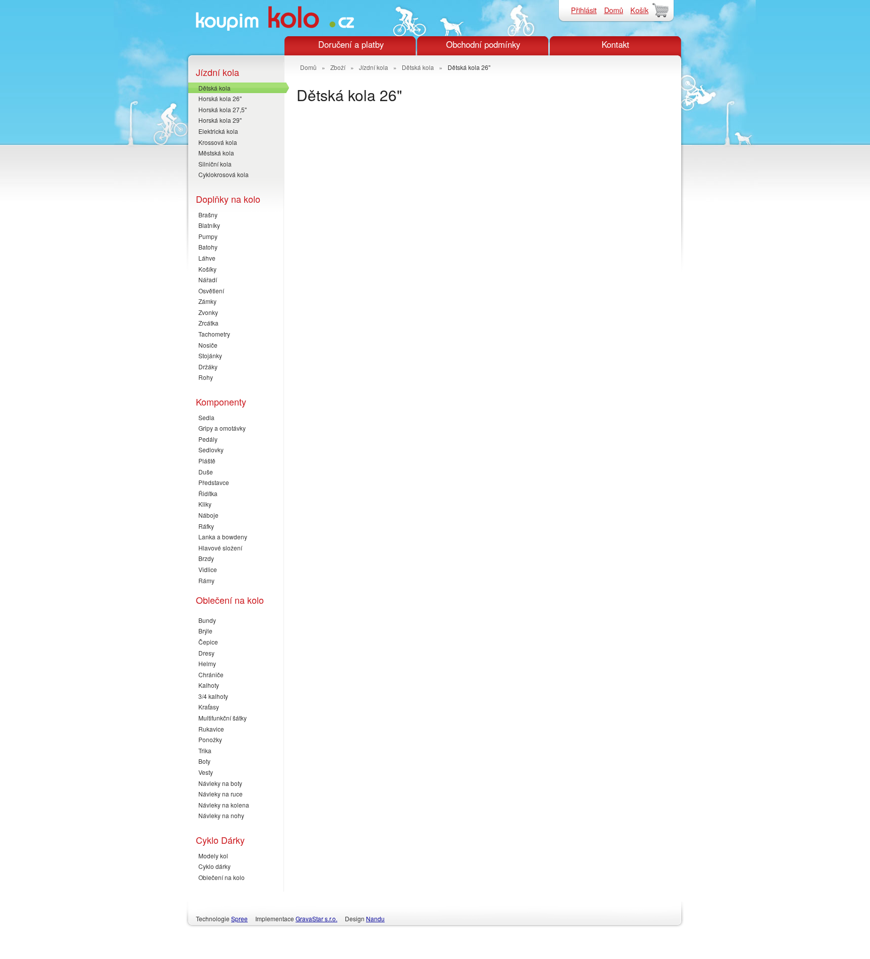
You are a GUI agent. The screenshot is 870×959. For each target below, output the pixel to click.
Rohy (205, 377)
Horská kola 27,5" (222, 109)
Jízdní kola (373, 67)
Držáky (208, 366)
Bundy (207, 620)
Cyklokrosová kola (223, 174)
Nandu (375, 918)
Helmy (207, 663)
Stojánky (210, 355)
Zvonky (208, 312)
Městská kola (216, 152)
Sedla (206, 417)
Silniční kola (215, 163)
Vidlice (207, 569)
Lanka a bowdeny (222, 536)
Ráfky (206, 526)
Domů (613, 10)
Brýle (205, 630)
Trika (204, 750)
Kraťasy (208, 706)
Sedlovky (211, 449)
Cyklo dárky (214, 866)
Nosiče (208, 345)
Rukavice (211, 729)
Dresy (206, 653)
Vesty (205, 772)
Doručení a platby (351, 44)
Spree (239, 918)
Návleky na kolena (223, 805)
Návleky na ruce (220, 793)
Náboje (208, 515)
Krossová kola (217, 142)
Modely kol (213, 855)
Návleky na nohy (221, 815)
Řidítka (208, 493)
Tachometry (214, 334)
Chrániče (211, 674)
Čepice (208, 641)
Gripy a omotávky (222, 428)
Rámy (206, 580)
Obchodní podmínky (483, 44)
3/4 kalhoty (213, 696)
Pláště (206, 460)
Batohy (208, 247)
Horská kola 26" (220, 98)
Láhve (206, 258)
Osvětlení (211, 290)
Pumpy (208, 236)
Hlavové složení (220, 547)
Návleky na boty (220, 783)
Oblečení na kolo (221, 877)
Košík (639, 10)
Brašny (208, 214)
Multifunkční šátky (222, 717)
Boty (204, 761)
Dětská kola (214, 88)
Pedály (208, 439)
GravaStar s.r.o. (316, 918)
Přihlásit (584, 10)
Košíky (207, 269)
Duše (205, 471)
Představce (213, 482)
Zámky (207, 301)
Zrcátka (208, 322)
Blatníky (209, 225)
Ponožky (210, 739)
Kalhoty (208, 685)
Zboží (337, 67)
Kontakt (615, 44)
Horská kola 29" (220, 120)
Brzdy (206, 558)
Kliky (204, 504)
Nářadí (207, 279)
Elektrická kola (218, 131)
